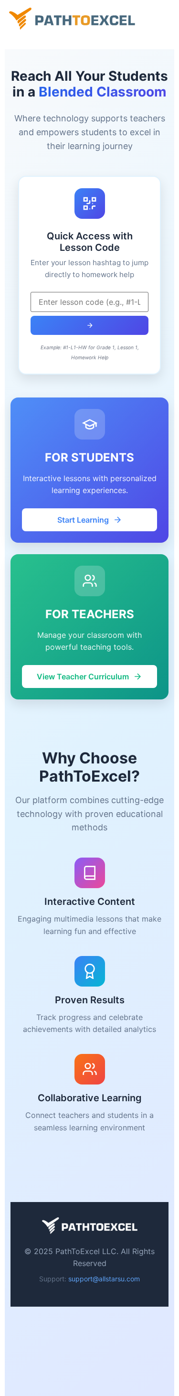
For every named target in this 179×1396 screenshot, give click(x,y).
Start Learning (83, 520)
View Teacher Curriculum (83, 676)
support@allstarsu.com (104, 1279)
